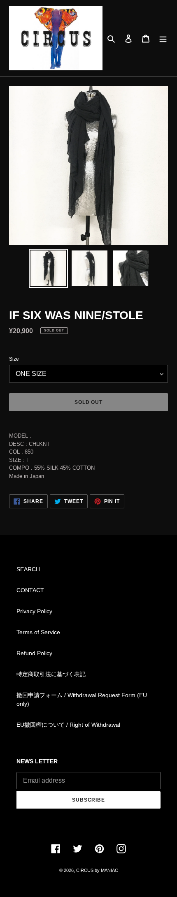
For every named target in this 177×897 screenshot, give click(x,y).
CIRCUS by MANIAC (97, 870)
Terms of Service (38, 632)
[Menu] (163, 38)
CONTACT (30, 590)
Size (14, 359)
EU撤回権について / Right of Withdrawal (68, 724)
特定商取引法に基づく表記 (51, 674)
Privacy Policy (34, 611)
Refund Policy (34, 653)
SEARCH (28, 569)
